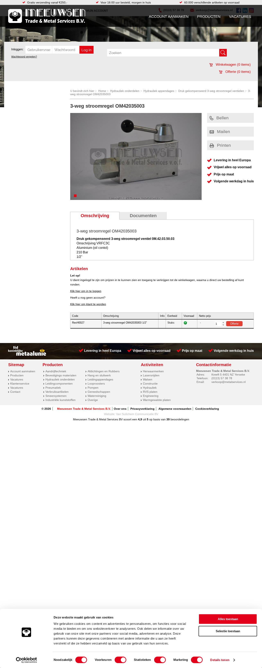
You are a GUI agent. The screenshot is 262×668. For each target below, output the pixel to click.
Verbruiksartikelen (57, 391)
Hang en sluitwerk (99, 375)
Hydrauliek (150, 387)
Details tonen (219, 660)
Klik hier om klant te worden (88, 304)
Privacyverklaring (142, 408)
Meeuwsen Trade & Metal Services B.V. (84, 408)
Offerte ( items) (237, 72)
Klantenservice (19, 383)
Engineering (150, 395)
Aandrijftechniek (55, 371)
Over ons (120, 408)
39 (168, 419)
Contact (15, 391)
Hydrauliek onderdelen (124, 91)
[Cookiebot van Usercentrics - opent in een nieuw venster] (26, 660)
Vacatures (240, 17)
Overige (93, 400)
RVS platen (150, 391)
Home (102, 91)
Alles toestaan (228, 619)
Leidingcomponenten (59, 383)
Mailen (223, 131)
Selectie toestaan (228, 631)
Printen (224, 145)
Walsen (147, 379)
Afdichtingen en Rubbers (104, 371)
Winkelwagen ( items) (233, 65)
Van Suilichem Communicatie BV (137, 414)
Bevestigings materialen (60, 375)
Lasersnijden (151, 375)
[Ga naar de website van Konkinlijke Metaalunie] (27, 354)
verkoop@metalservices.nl (228, 382)
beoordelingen (179, 419)
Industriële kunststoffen (60, 400)
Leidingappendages (100, 379)
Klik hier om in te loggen (85, 291)
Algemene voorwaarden (174, 408)
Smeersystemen (56, 395)
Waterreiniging (97, 395)
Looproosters (96, 383)
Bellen (222, 117)
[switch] (120, 660)
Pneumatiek (53, 387)
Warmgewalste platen (157, 400)
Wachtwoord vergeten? (24, 56)
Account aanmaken (169, 17)
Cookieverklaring (207, 408)
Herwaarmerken (153, 371)
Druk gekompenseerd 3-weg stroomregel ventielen (211, 91)
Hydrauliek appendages (158, 91)
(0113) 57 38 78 (221, 378)
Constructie (150, 383)
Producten (208, 17)
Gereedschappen (99, 391)
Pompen (93, 387)
